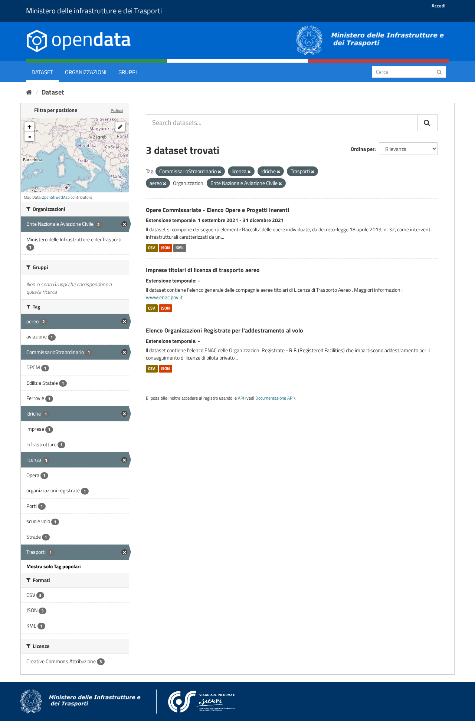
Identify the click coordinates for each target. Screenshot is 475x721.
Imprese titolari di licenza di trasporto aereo (203, 269)
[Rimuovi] (219, 172)
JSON (165, 248)
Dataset (42, 72)
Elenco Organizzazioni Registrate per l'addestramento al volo (224, 330)
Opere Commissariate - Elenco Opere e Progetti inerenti (217, 209)
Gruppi (127, 72)
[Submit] (439, 71)
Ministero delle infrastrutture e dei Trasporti (94, 10)
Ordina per (362, 149)
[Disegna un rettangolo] (120, 127)
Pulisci (117, 110)
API (241, 398)
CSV (151, 248)
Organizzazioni (86, 72)
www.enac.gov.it (164, 297)
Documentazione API (274, 398)
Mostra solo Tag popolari (53, 566)
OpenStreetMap (56, 197)
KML (179, 248)
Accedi (438, 5)
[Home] (29, 92)
